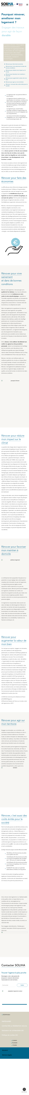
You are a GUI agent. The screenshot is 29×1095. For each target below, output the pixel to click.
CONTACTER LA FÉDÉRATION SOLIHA (14, 1026)
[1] (2, 849)
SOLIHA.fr (5, 1050)
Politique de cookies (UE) (10, 1035)
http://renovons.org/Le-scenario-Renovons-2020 (15, 849)
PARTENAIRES (6, 1021)
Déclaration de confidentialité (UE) (13, 1030)
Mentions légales (7, 1055)
